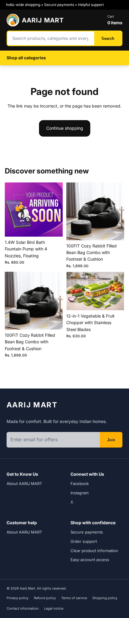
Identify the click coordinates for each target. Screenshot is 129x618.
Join (111, 440)
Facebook (79, 483)
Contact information (23, 608)
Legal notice (53, 608)
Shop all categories (26, 57)
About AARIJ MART (24, 483)
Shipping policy (104, 598)
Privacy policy (17, 598)
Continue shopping (64, 128)
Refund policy (45, 598)
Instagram (79, 492)
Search (107, 38)
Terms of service (74, 598)
